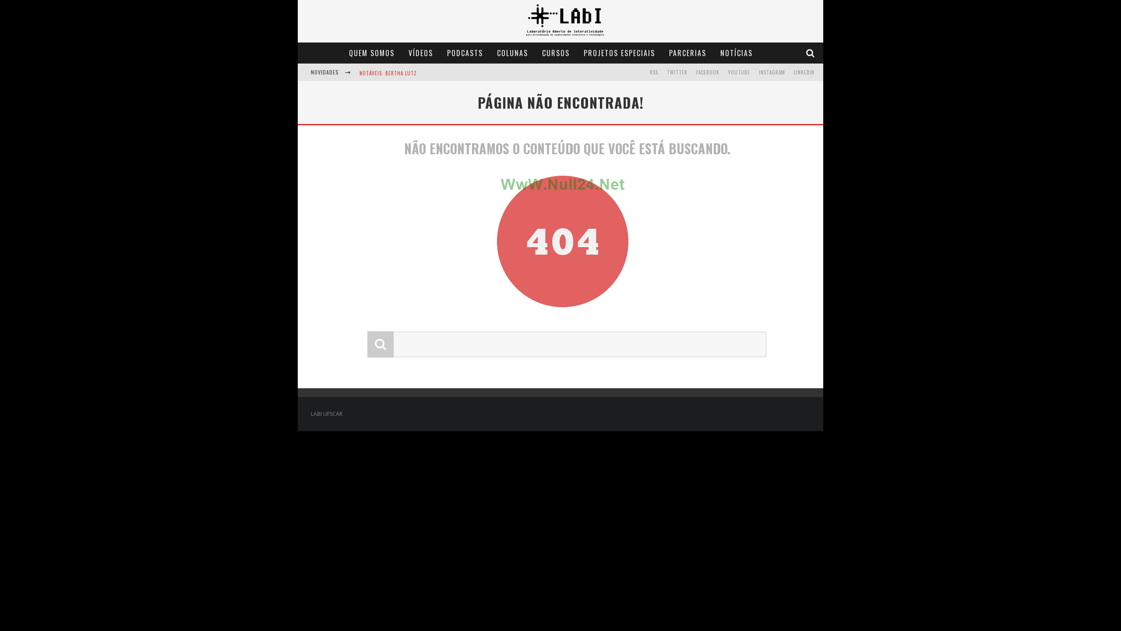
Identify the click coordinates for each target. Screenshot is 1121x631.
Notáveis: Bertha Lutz (388, 73)
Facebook (707, 72)
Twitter (677, 72)
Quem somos (372, 53)
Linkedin (804, 72)
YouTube (739, 72)
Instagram (772, 72)
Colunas (512, 53)
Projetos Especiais (619, 53)
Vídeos (421, 53)
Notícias (736, 53)
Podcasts (465, 53)
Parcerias (687, 53)
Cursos (556, 53)
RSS (654, 72)
